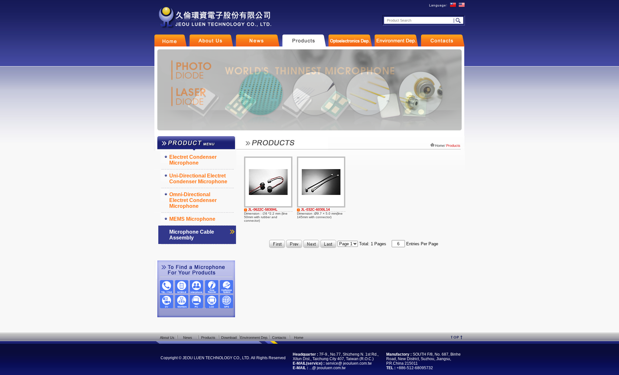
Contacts (279, 338)
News (187, 338)
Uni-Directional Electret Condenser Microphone (198, 178)
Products (208, 338)
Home (439, 145)
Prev (163, 90)
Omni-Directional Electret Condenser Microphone (193, 200)
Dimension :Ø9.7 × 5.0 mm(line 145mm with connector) (320, 215)
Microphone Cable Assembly (191, 234)
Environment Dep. (254, 338)
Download (229, 338)
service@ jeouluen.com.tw (349, 363)
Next (456, 90)
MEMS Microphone (192, 219)
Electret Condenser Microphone (193, 160)
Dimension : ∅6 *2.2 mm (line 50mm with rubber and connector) (266, 217)
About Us (167, 338)
